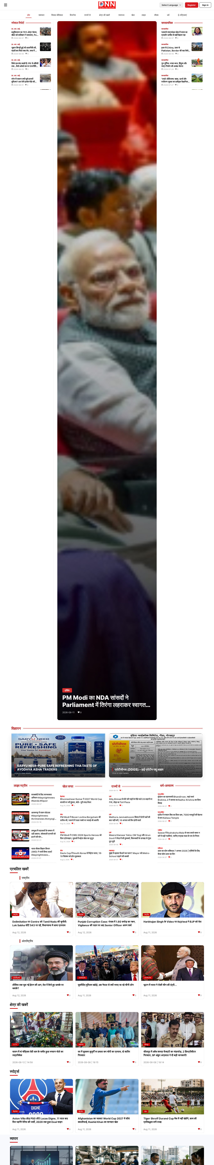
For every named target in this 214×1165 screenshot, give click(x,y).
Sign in (205, 5)
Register (192, 5)
